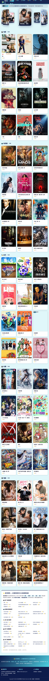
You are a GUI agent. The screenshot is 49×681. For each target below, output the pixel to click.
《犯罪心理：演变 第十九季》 (37, 613)
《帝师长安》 (20, 617)
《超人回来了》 (6, 622)
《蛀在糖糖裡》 (35, 633)
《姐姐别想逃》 (6, 642)
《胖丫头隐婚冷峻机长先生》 (37, 644)
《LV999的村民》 (6, 633)
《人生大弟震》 (21, 602)
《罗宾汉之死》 (35, 602)
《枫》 (4, 602)
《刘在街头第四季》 (7, 626)
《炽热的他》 (5, 613)
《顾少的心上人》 (21, 642)
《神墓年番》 (34, 631)
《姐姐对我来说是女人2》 (22, 624)
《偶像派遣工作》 (21, 626)
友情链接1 (35, 671)
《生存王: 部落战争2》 (36, 622)
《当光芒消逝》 (6, 611)
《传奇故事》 (34, 624)
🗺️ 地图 (11, 3)
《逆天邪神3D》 (6, 631)
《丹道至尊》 (20, 631)
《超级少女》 (5, 604)
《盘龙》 (19, 636)
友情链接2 (40, 671)
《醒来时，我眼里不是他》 (8, 644)
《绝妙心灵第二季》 (21, 611)
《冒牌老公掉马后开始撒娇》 (37, 642)
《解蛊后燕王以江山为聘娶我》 (9, 646)
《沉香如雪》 (20, 646)
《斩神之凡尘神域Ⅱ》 (7, 636)
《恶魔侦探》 (5, 606)
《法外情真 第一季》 (7, 617)
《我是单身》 (5, 624)
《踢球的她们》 (21, 622)
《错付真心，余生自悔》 (22, 644)
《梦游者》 (20, 606)
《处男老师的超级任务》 (37, 611)
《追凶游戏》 (34, 604)
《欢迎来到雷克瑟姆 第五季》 (23, 604)
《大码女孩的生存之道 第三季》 (24, 613)
